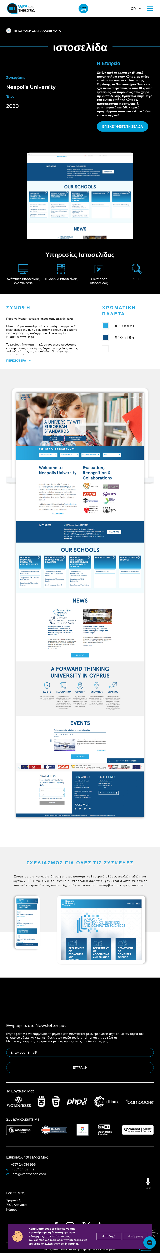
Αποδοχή (108, 1236)
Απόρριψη (135, 1236)
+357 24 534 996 (23, 1164)
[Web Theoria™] (21, 8)
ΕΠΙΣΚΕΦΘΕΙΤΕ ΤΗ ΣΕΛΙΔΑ (122, 126)
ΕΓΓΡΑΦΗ (80, 1067)
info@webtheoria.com (29, 1174)
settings (73, 1244)
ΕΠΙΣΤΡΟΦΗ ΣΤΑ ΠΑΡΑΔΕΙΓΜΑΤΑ (37, 31)
